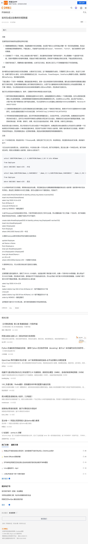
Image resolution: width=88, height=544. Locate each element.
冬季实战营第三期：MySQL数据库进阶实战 (16, 495)
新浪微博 (12, 513)
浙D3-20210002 (21, 538)
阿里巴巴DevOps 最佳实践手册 (12, 499)
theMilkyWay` (6, 378)
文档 (3, 523)
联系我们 (44, 519)
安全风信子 (5, 390)
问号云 (4, 366)
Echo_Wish (5, 414)
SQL (10, 308)
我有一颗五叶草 (6, 330)
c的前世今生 (5, 439)
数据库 (17, 308)
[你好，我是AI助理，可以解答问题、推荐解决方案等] (76, 8)
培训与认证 (22, 523)
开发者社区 (9, 523)
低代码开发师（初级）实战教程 (12, 491)
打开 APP (82, 3)
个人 (84, 12)
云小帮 (4, 342)
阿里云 (4, 427)
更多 (3, 505)
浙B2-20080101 (22, 536)
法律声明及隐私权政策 (8, 531)
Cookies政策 (19, 531)
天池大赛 (15, 523)
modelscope (5, 402)
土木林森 (4, 354)
